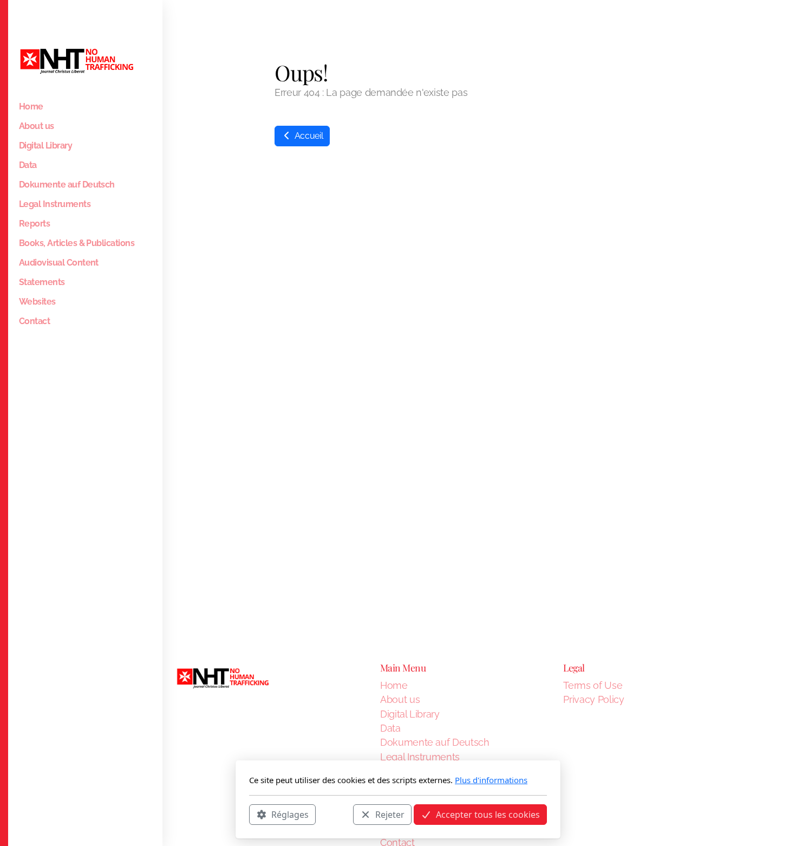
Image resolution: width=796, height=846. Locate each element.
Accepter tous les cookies (488, 814)
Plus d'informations (491, 779)
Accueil (307, 136)
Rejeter (389, 814)
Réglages (290, 814)
